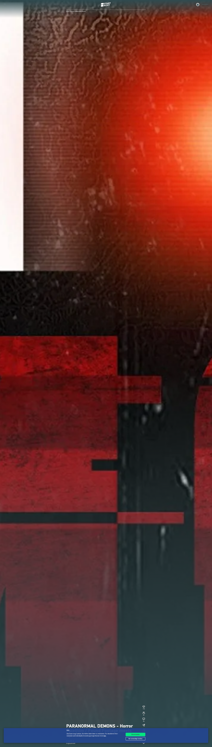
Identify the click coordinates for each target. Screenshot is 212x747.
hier (105, 736)
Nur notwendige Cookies (135, 738)
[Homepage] (106, 4)
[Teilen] (144, 725)
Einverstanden (135, 734)
